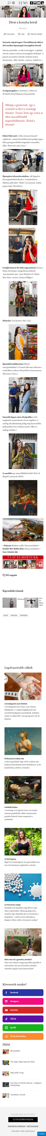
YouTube (14, 1010)
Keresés (9, 2)
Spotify (13, 1028)
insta (35, 2)
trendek (23, 615)
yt (38, 2)
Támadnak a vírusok (17, 1095)
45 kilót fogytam (10, 859)
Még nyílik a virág (17, 1073)
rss (42, 2)
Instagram (14, 1001)
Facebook (14, 993)
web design (15, 1131)
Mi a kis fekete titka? (41, 602)
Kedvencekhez (36, 34)
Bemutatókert (15, 1051)
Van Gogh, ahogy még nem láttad (22, 1062)
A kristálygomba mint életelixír (15, 704)
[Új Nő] (23, 2)
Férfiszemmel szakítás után (14, 759)
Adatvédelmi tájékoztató (16, 1126)
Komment (11, 34)
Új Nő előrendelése (18, 1036)
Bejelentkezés (13, 2)
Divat (6, 615)
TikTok (13, 1019)
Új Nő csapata (10, 575)
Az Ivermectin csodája (12, 905)
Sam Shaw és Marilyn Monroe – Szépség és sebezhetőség (26, 1084)
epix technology (28, 1131)
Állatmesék (21, 599)
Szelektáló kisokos (11, 807)
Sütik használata (32, 1126)
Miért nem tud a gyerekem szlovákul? (18, 960)
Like (22, 34)
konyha (14, 615)
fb (31, 2)
